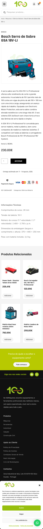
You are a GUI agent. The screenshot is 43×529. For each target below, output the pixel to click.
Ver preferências (21, 520)
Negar (21, 514)
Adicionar (18, 161)
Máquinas (9, 19)
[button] (39, 485)
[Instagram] (37, 374)
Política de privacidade (26, 526)
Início (2, 19)
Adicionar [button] (7, 295)
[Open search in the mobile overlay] (21, 12)
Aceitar (21, 508)
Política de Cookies (14, 526)
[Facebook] (32, 374)
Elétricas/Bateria (18, 19)
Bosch (3, 32)
